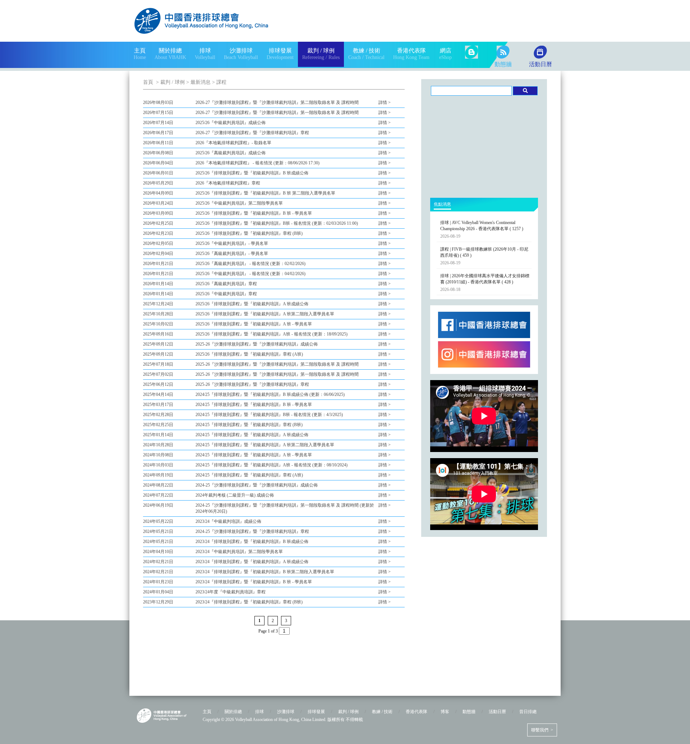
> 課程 (218, 82)
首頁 (148, 82)
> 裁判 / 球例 (170, 82)
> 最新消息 (198, 82)
